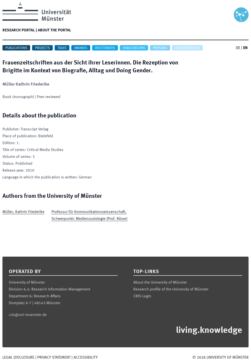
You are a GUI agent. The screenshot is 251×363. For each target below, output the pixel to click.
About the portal (54, 30)
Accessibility (86, 358)
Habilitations (134, 48)
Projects (42, 48)
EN (245, 48)
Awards (80, 48)
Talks (62, 48)
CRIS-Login (142, 296)
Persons (160, 48)
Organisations (187, 48)
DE (238, 48)
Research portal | (19, 30)
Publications (16, 48)
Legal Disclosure (18, 358)
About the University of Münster (160, 283)
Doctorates (105, 48)
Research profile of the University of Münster (170, 289)
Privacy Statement (54, 358)
